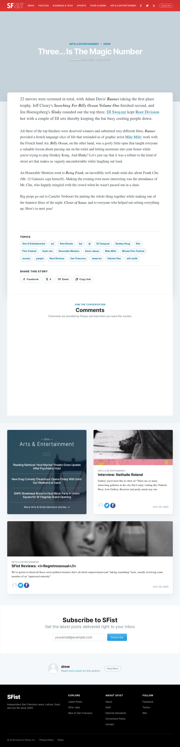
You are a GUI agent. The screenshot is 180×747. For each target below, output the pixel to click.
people (40, 258)
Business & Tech (63, 5)
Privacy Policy (46, 740)
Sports (81, 5)
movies (26, 258)
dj (89, 243)
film (138, 243)
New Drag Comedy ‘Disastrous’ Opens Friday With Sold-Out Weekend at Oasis (47, 480)
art (52, 243)
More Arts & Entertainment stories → (47, 507)
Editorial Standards (115, 713)
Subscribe (166, 5)
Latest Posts (75, 701)
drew (107, 43)
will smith (132, 258)
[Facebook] (141, 6)
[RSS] (155, 5)
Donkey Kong (122, 243)
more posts (75, 670)
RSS (145, 713)
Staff (108, 707)
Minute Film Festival (133, 251)
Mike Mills (110, 251)
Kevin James (92, 251)
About (108, 701)
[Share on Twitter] (107, 506)
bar (80, 243)
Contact (109, 724)
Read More (112, 668)
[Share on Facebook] (113, 506)
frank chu (47, 251)
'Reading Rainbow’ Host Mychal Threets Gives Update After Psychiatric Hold (47, 466)
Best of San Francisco (80, 713)
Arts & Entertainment (124, 5)
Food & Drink (98, 5)
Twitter (146, 707)
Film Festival (29, 251)
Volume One (114, 258)
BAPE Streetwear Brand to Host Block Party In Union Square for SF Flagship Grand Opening (46, 495)
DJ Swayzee (116, 112)
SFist (13, 696)
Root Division (147, 112)
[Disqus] (90, 371)
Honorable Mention (69, 251)
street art (96, 258)
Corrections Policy (115, 718)
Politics (43, 5)
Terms (60, 740)
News (31, 5)
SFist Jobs (74, 707)
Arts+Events (66, 243)
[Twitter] (147, 5)
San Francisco (78, 258)
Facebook (148, 701)
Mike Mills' (133, 136)
